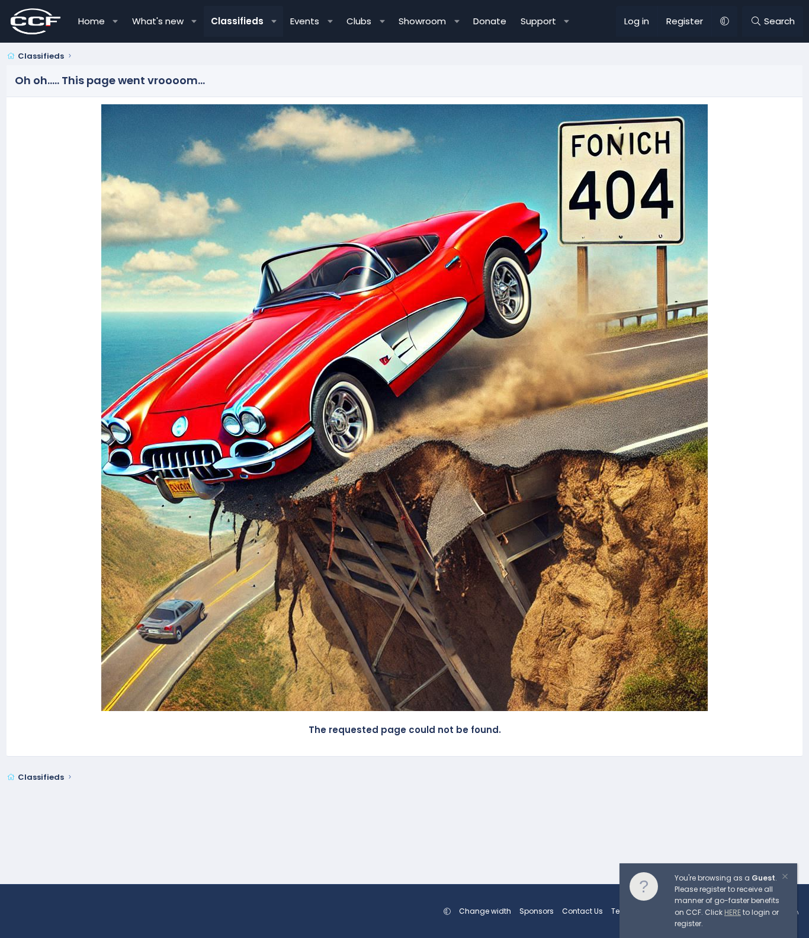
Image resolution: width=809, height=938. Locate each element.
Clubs (358, 21)
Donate (489, 21)
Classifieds (237, 21)
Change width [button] (485, 911)
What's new (158, 21)
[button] (116, 21)
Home (91, 21)
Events (304, 21)
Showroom (422, 21)
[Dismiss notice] (784, 877)
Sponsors (536, 911)
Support (538, 21)
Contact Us (582, 911)
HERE (732, 912)
